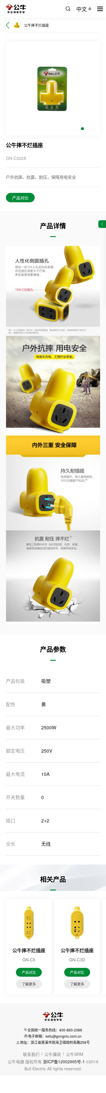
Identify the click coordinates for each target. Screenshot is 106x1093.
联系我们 (31, 1054)
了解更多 (29, 983)
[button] (77, 128)
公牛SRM (74, 1054)
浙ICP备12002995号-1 (64, 1061)
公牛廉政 (52, 1054)
